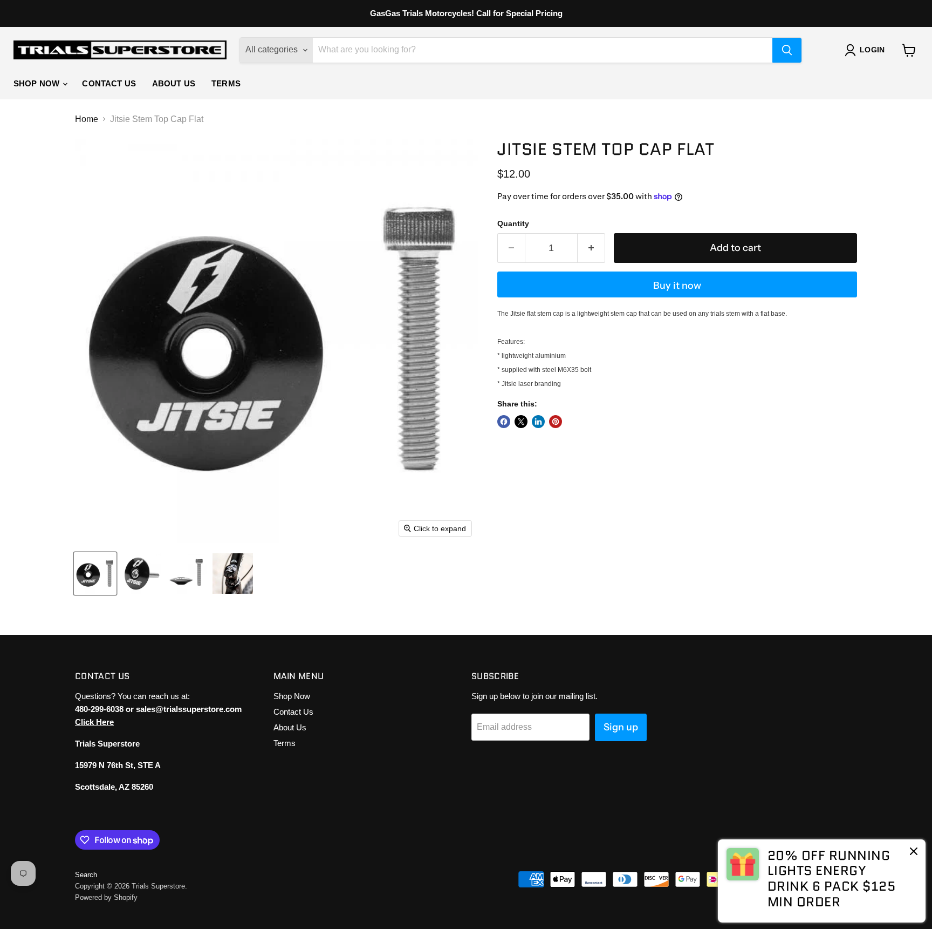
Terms (226, 83)
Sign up (621, 727)
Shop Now (37, 83)
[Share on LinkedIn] (538, 421)
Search (86, 875)
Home (86, 119)
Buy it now (677, 285)
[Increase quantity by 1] (591, 248)
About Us (173, 83)
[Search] (786, 50)
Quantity (513, 223)
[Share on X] (521, 421)
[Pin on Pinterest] (555, 421)
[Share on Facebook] (503, 421)
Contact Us (109, 83)
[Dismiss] (913, 852)
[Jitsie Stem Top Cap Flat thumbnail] (95, 573)
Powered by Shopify (106, 897)
